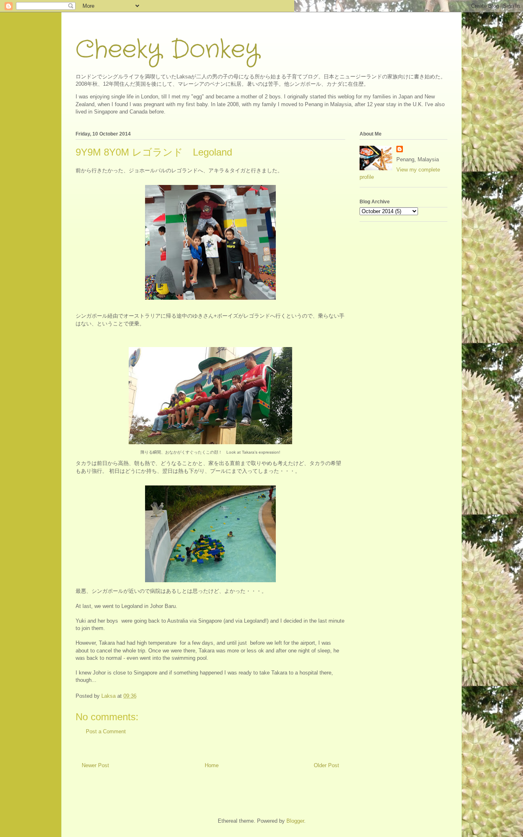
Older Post (326, 765)
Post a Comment (106, 731)
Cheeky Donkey (167, 49)
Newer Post (95, 765)
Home (212, 765)
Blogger (295, 821)
